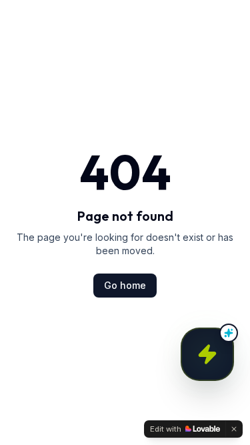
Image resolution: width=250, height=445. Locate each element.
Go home (125, 285)
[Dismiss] (234, 429)
